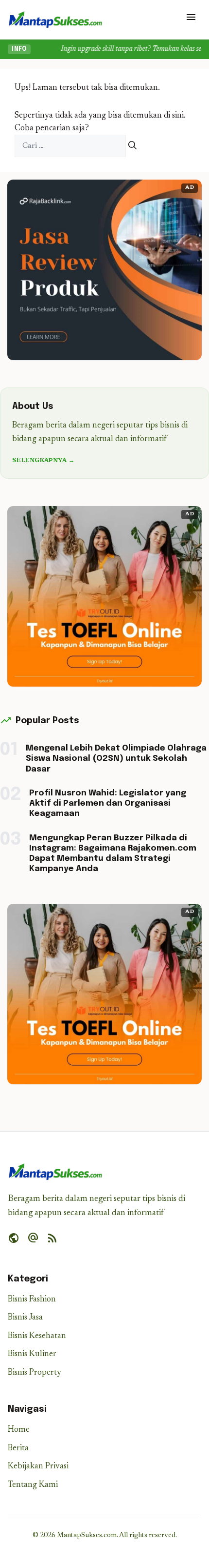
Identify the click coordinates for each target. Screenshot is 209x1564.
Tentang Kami (33, 1485)
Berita (18, 1448)
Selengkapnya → (43, 461)
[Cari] (132, 146)
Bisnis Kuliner (32, 1354)
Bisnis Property (34, 1373)
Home (19, 1430)
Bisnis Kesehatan (37, 1336)
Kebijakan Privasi (38, 1466)
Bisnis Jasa (25, 1318)
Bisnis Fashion (32, 1300)
